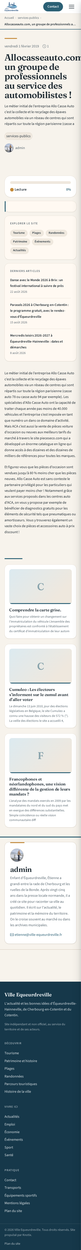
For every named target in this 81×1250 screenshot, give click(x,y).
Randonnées (56, 233)
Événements (42, 242)
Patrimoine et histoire (20, 1061)
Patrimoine (20, 242)
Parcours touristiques (20, 1084)
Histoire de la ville (17, 1091)
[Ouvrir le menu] (71, 7)
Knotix (26, 1235)
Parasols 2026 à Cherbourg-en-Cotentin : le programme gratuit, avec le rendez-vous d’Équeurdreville (39, 311)
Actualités (19, 250)
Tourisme (19, 233)
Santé (8, 1155)
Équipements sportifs (20, 1195)
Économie (12, 1132)
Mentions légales (17, 1203)
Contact (53, 6)
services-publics (18, 136)
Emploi (9, 1124)
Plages (36, 233)
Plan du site (13, 1210)
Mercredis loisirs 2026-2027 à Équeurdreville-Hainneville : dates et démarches (36, 341)
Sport (8, 1147)
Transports (12, 1187)
